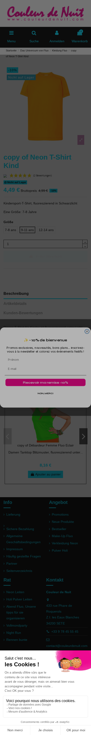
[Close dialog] (87, 331)
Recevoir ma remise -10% (45, 383)
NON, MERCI (45, 393)
